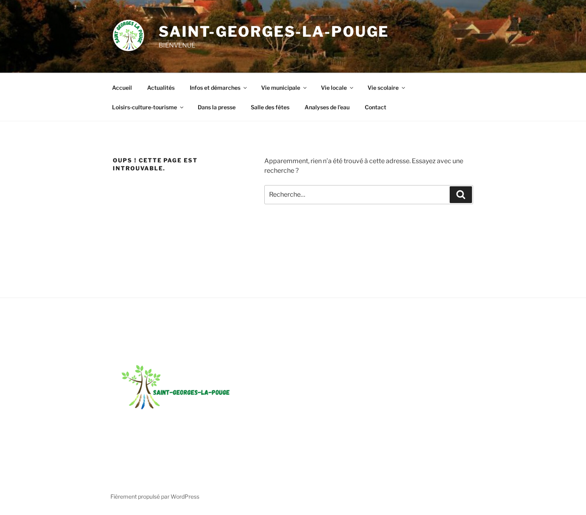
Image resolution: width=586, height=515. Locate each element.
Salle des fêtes (270, 107)
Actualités (161, 87)
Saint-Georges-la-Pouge (274, 31)
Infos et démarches (215, 87)
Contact (375, 107)
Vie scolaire (383, 87)
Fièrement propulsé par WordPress (154, 496)
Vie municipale (280, 87)
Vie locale (334, 87)
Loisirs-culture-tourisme (144, 107)
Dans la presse (217, 107)
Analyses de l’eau (327, 107)
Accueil (122, 87)
